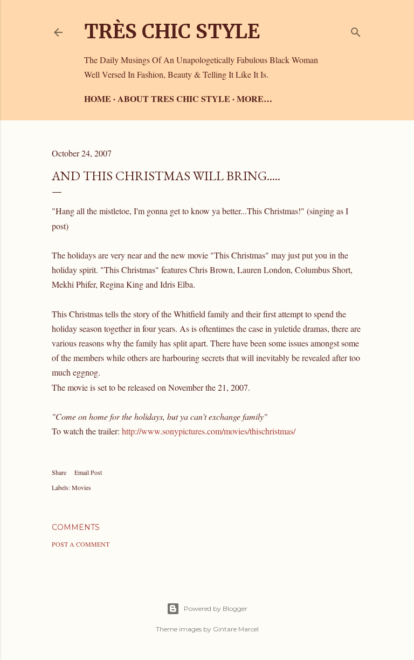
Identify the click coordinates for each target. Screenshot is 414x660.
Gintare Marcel (236, 629)
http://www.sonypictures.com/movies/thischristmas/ (208, 431)
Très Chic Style (172, 31)
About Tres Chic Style (174, 98)
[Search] (355, 29)
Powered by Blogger (215, 608)
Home (97, 98)
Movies (81, 487)
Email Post (88, 472)
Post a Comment (80, 544)
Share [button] (59, 472)
